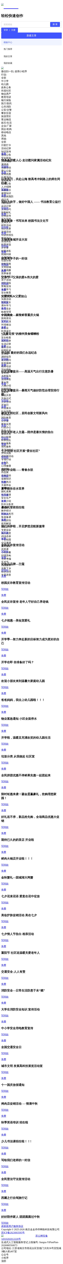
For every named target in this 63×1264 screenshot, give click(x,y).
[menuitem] (31, 42)
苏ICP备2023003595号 (13, 1232)
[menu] (31, 46)
